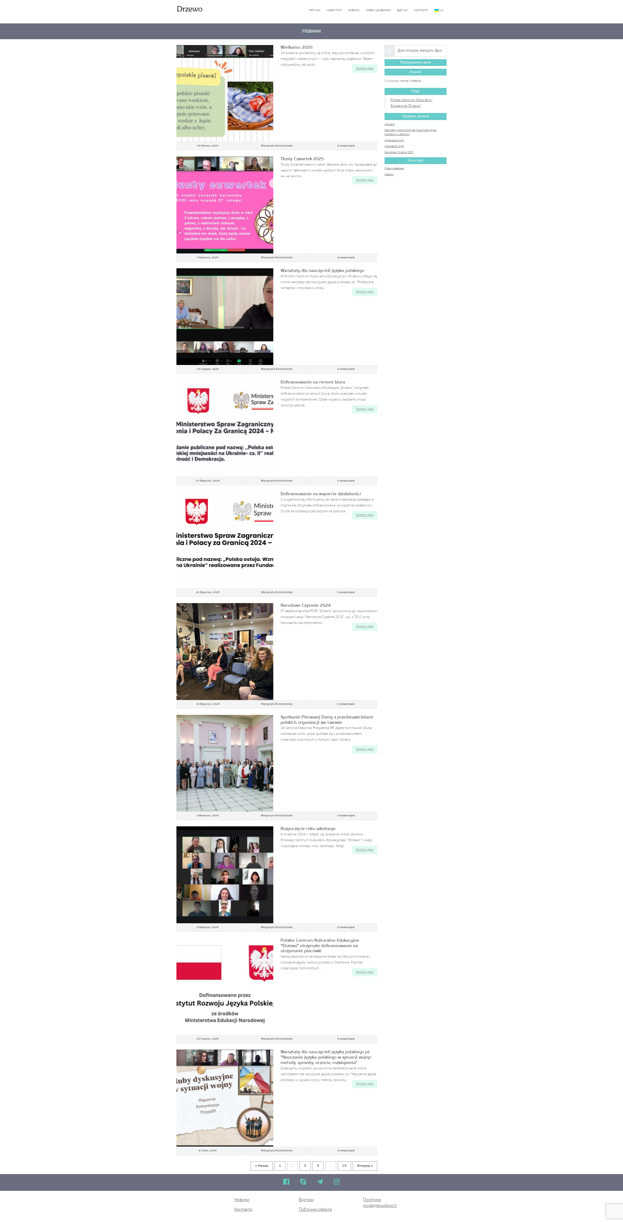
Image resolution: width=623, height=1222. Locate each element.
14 (344, 1166)
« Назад (261, 1166)
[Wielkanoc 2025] (224, 93)
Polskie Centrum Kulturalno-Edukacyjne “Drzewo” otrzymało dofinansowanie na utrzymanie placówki (320, 946)
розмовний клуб (394, 146)
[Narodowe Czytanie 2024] (224, 651)
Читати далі (365, 68)
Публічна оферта (315, 1210)
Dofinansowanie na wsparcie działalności (321, 494)
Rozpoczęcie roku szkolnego (308, 829)
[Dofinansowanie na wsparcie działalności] (224, 540)
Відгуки (402, 10)
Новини (354, 10)
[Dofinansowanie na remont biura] (224, 428)
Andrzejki (390, 124)
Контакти (421, 10)
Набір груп (334, 10)
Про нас (315, 10)
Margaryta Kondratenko (277, 146)
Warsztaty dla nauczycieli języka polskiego (322, 271)
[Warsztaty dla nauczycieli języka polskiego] (224, 316)
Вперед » (365, 1166)
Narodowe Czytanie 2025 (399, 152)
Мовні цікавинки (378, 10)
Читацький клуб (394, 140)
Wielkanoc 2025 (297, 47)
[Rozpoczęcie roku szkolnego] (224, 874)
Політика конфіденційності (380, 1203)
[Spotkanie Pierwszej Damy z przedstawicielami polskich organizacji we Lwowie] (224, 763)
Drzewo (189, 8)
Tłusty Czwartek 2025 (302, 159)
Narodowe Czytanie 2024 (306, 605)
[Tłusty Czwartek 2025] (224, 205)
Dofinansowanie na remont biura (313, 382)
